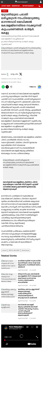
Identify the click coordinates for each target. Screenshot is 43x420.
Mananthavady (25, 250)
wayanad (4, 250)
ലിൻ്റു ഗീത (14, 74)
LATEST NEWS (5, 6)
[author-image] (8, 74)
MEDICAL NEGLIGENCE (14, 250)
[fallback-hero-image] (9, 264)
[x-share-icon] (7, 88)
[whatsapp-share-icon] (3, 88)
